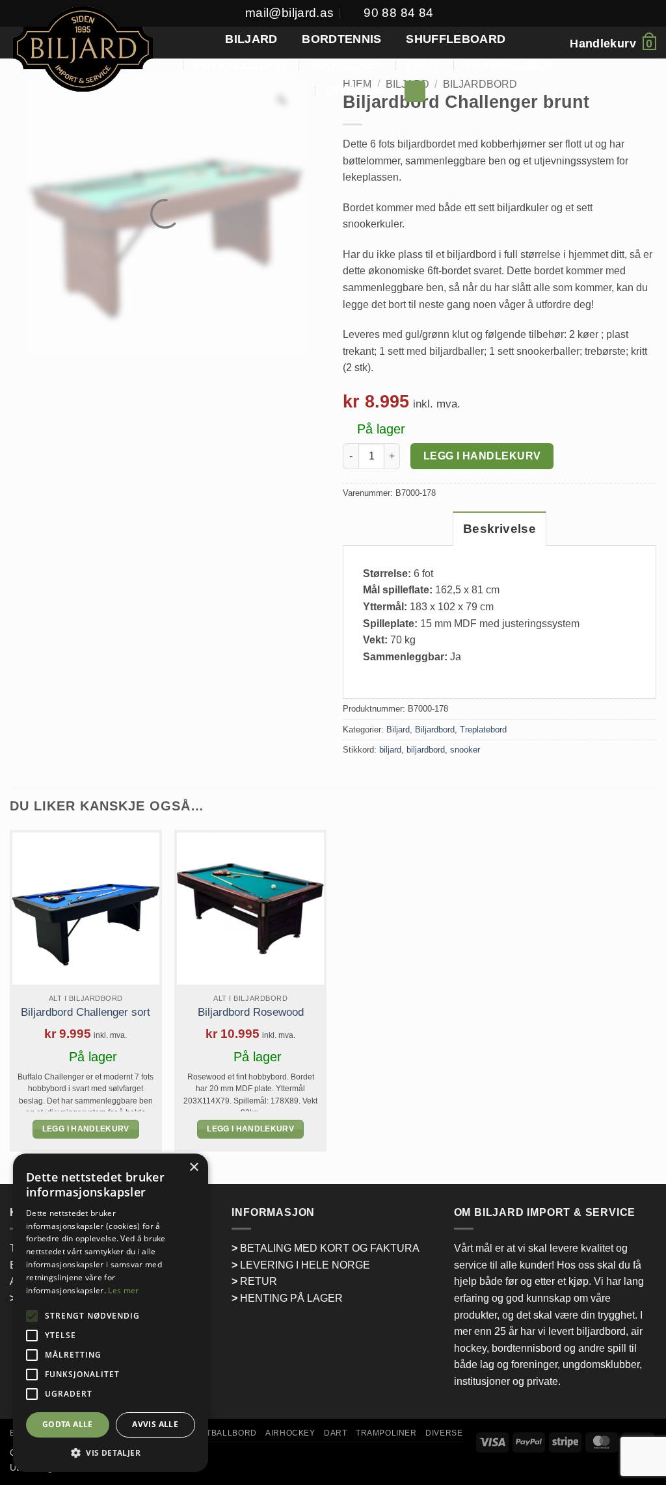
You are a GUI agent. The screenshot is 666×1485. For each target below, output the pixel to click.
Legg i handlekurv (482, 455)
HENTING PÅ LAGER (291, 1298)
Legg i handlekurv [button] (85, 1129)
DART (423, 64)
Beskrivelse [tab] (499, 529)
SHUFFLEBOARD (455, 38)
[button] (415, 91)
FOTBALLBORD (240, 64)
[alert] (110, 1313)
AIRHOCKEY (346, 64)
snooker (465, 750)
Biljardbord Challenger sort (85, 1011)
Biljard (398, 729)
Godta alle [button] (67, 1424)
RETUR (258, 1281)
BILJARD (251, 38)
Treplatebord (483, 729)
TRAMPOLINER (508, 64)
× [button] (193, 1167)
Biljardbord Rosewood (251, 1011)
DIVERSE (352, 90)
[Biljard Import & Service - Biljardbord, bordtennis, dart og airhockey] (82, 50)
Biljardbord (435, 729)
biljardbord (425, 750)
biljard (390, 750)
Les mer (123, 1290)
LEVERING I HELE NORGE (305, 1265)
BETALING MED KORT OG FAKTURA (330, 1248)
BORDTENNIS (342, 38)
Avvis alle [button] (155, 1424)
